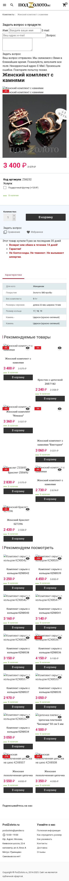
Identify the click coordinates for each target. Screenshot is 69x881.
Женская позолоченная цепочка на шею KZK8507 (18, 775)
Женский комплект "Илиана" (18, 413)
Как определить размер (49, 835)
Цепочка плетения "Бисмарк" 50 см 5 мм (50, 721)
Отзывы (41, 852)
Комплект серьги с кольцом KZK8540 (18, 610)
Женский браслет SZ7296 (18, 522)
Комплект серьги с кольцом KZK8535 (50, 690)
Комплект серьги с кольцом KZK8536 (50, 650)
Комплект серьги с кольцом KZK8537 (18, 690)
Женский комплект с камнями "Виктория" (50, 442)
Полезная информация (48, 830)
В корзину (46, 217)
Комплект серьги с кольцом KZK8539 (50, 571)
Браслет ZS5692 (18, 472)
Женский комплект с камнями (18, 360)
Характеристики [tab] (13, 275)
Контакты (42, 843)
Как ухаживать (44, 839)
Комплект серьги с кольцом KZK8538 (18, 650)
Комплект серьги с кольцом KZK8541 (50, 610)
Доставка (42, 848)
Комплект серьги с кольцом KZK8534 (18, 729)
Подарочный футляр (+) (23, 187)
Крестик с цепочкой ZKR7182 (50, 381)
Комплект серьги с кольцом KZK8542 (18, 571)
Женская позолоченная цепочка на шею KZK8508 (50, 775)
